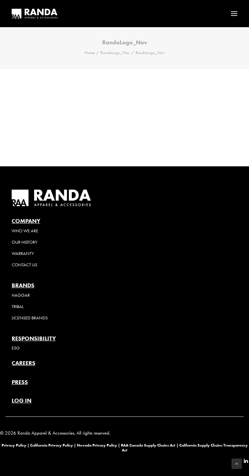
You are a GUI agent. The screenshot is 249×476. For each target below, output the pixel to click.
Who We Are (25, 231)
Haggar (21, 295)
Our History (24, 242)
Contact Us (24, 265)
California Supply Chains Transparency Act (185, 447)
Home (90, 52)
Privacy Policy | (15, 445)
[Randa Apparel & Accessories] (34, 13)
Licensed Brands (30, 318)
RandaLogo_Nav (115, 52)
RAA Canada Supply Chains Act (148, 445)
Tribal (18, 306)
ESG (16, 348)
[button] (234, 13)
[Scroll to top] (236, 463)
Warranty (23, 253)
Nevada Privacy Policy (97, 445)
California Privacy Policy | (53, 445)
